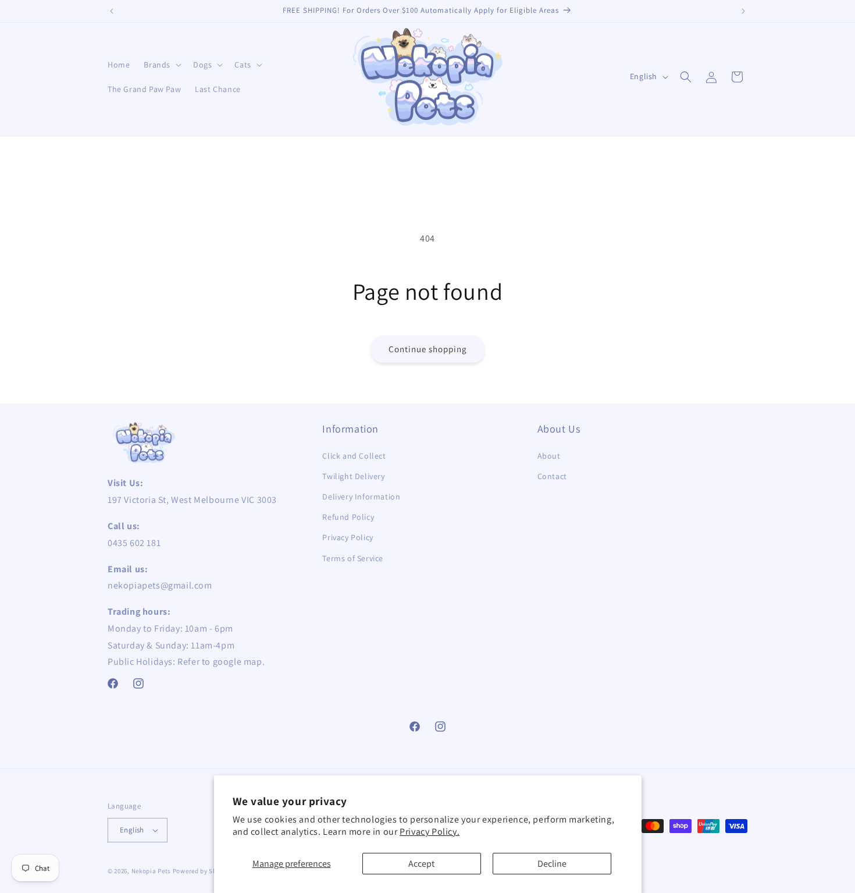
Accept (421, 863)
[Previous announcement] (111, 11)
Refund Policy (348, 517)
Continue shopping (428, 349)
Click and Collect (354, 456)
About (549, 456)
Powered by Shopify (203, 871)
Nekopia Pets (151, 871)
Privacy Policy (347, 537)
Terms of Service (352, 558)
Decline (552, 863)
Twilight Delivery (353, 476)
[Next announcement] (743, 11)
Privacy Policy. (429, 831)
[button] (161, 64)
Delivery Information (361, 496)
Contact (552, 476)
